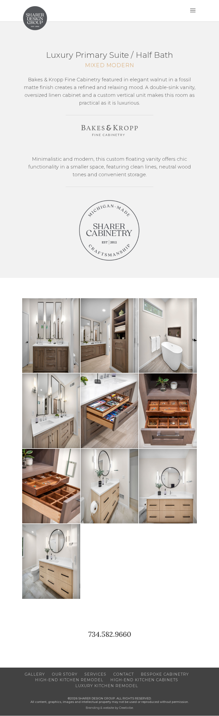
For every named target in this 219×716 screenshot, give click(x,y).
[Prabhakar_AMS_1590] (51, 522)
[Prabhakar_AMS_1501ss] (51, 598)
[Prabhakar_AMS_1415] (110, 372)
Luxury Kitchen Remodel (106, 685)
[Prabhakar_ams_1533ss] (168, 522)
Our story (64, 674)
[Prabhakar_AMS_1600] (168, 447)
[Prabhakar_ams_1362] (168, 372)
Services (95, 674)
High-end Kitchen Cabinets (144, 679)
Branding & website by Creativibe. (110, 708)
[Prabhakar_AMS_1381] (51, 372)
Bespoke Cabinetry (165, 674)
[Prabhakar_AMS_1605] (110, 447)
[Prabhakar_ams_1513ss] (110, 522)
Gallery (35, 674)
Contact (123, 674)
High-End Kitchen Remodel (69, 679)
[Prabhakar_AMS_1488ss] (51, 447)
